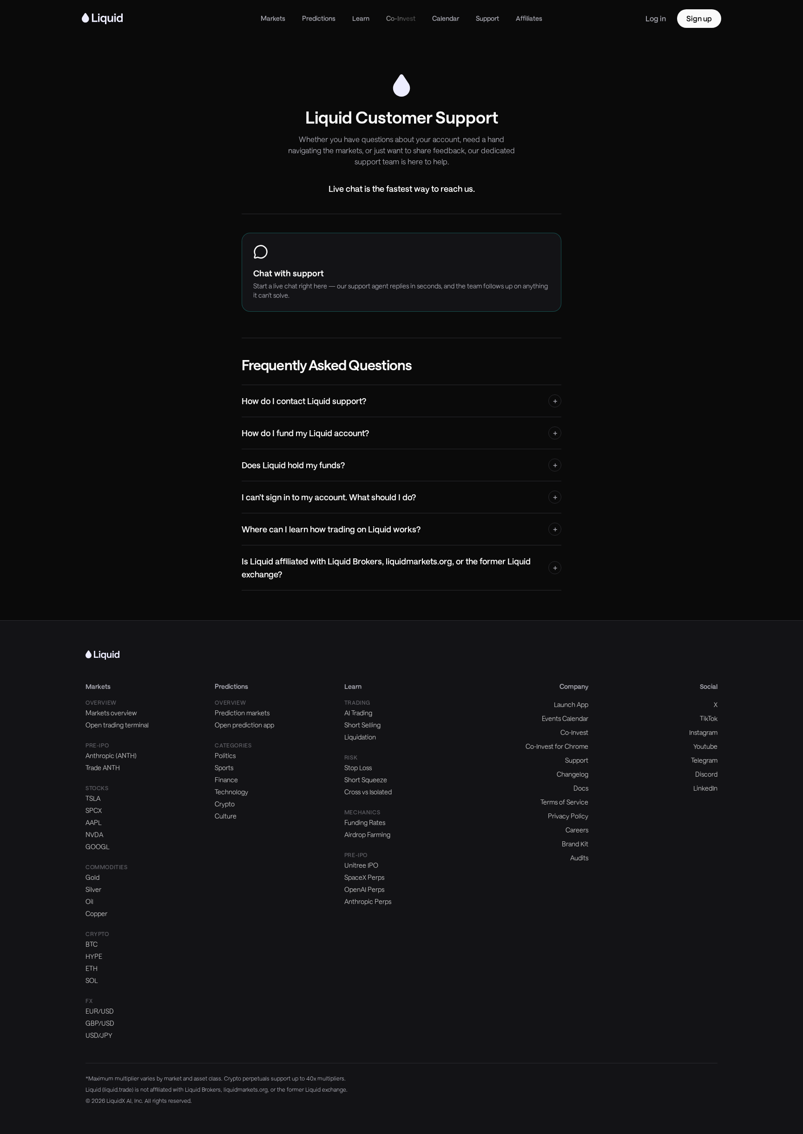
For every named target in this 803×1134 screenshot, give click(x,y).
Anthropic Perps (367, 901)
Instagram (703, 732)
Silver (93, 889)
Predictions (319, 18)
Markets (273, 18)
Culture (226, 816)
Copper (96, 914)
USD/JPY (99, 1035)
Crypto (225, 804)
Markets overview (111, 713)
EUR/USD (100, 1011)
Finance (226, 780)
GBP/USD (100, 1023)
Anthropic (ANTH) (111, 756)
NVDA (94, 835)
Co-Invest (400, 18)
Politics (225, 756)
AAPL (93, 822)
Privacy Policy (568, 816)
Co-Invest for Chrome (557, 746)
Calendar (445, 18)
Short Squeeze (365, 780)
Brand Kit (575, 844)
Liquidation (360, 737)
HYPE (94, 956)
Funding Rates (364, 822)
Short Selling (362, 725)
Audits (579, 858)
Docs (580, 788)
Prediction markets (242, 713)
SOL (92, 980)
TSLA (93, 798)
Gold (92, 877)
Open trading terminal (117, 725)
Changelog (572, 774)
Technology (231, 792)
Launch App (571, 704)
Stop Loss (358, 768)
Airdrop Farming (367, 835)
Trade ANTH (103, 768)
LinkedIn (705, 788)
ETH (92, 968)
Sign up (699, 18)
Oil (89, 901)
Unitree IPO (361, 865)
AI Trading (358, 713)
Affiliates (529, 18)
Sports (224, 768)
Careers (577, 830)
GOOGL (97, 847)
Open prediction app (244, 725)
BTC (92, 944)
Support (487, 18)
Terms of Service (564, 802)
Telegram (704, 760)
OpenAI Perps (364, 889)
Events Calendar (565, 718)
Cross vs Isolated (368, 792)
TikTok (708, 718)
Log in (655, 18)
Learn (360, 18)
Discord (706, 774)
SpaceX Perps (364, 877)
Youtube (705, 746)
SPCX (94, 810)
